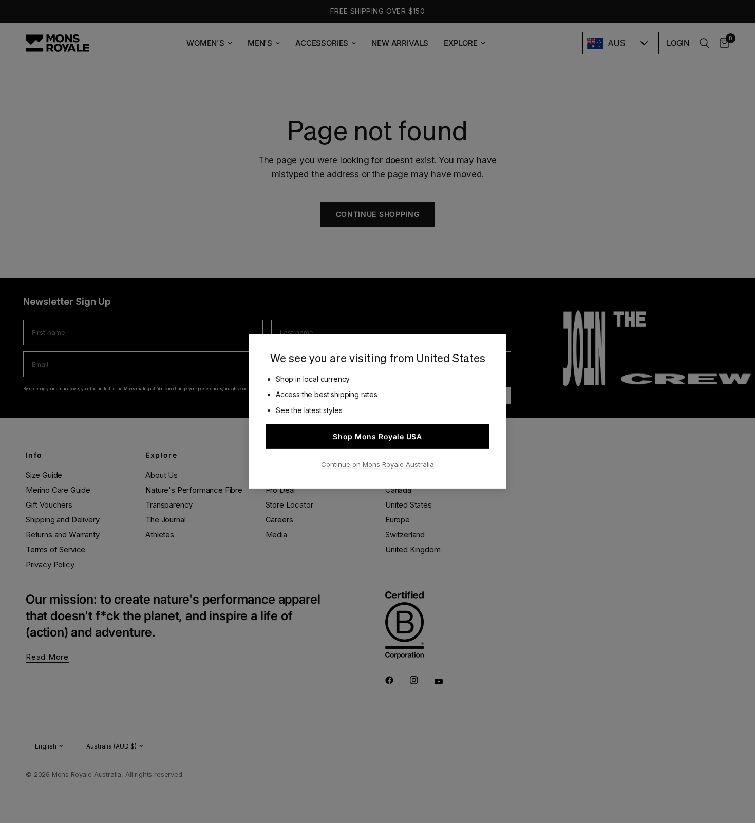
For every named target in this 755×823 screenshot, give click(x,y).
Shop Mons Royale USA (377, 436)
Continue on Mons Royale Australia (377, 464)
